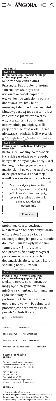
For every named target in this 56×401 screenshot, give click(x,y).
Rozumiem (28, 214)
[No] (49, 181)
